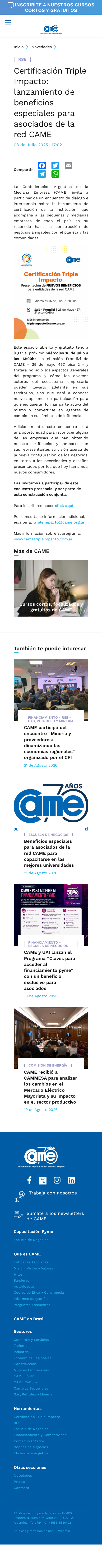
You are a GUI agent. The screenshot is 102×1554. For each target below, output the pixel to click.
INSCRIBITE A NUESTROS (54, 7)
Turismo (21, 1346)
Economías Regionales (32, 1358)
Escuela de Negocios (31, 1240)
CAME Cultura (25, 1382)
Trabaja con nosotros (53, 1193)
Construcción (25, 1364)
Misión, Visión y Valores (33, 1268)
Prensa (19, 1482)
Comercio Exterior (29, 1441)
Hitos (18, 1274)
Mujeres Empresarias (31, 1370)
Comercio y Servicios (31, 1340)
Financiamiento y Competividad (40, 1435)
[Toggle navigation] (8, 22)
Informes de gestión (31, 1299)
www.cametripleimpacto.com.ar (43, 539)
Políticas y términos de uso (34, 1531)
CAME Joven (24, 1376)
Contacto (21, 1488)
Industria (21, 1352)
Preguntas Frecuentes (32, 1305)
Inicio (19, 47)
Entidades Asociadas (31, 1262)
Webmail (64, 1531)
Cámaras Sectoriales (31, 1388)
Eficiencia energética (31, 1453)
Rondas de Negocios (31, 1447)
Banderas (21, 1280)
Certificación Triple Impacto (37, 1417)
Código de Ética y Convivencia (39, 1292)
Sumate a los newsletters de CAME (55, 1216)
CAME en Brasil (29, 1318)
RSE (17, 1423)
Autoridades (24, 1286)
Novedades (42, 47)
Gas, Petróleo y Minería (33, 1394)
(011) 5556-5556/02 (57, 1522)
